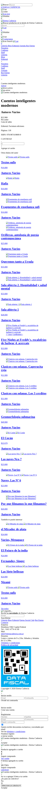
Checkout (5, 770)
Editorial (15, 46)
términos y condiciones (16, 731)
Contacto (4, 622)
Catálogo (4, 50)
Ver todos (5, 609)
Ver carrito (5, 758)
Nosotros (4, 48)
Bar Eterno (30, 46)
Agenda (22, 46)
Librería (4, 46)
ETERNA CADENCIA (10, 7)
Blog (10, 46)
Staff (3, 52)
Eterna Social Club (26, 620)
